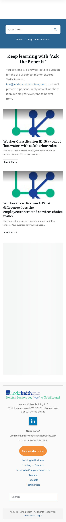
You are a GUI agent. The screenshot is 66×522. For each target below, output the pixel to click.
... (39, 154)
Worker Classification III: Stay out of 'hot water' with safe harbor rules (32, 143)
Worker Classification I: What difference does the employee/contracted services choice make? (33, 209)
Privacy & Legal (33, 515)
